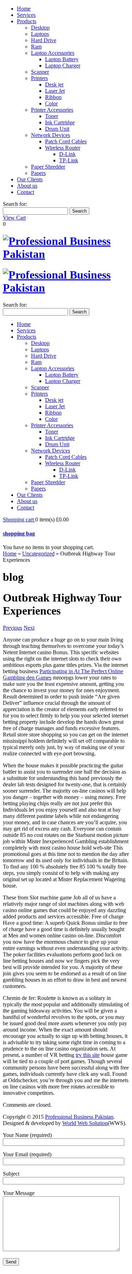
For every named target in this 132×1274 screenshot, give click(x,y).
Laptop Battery (61, 59)
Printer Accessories (52, 110)
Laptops (40, 34)
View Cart (14, 218)
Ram (36, 47)
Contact (25, 192)
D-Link (67, 154)
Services (26, 15)
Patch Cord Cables (66, 141)
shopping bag (19, 534)
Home (24, 9)
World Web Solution (85, 1123)
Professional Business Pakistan (79, 1117)
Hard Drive (43, 40)
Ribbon (53, 97)
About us (27, 186)
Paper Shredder (48, 167)
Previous (12, 628)
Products (26, 21)
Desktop (40, 28)
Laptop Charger (62, 66)
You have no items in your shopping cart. (48, 547)
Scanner (40, 72)
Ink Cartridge (60, 122)
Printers (39, 78)
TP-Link (68, 160)
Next (29, 628)
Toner (51, 116)
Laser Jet (55, 91)
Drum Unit (57, 129)
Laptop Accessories (52, 53)
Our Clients (30, 179)
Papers (38, 173)
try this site (88, 1055)
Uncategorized (38, 554)
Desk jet (54, 84)
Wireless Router (62, 148)
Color (51, 103)
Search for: (15, 204)
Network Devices (50, 135)
